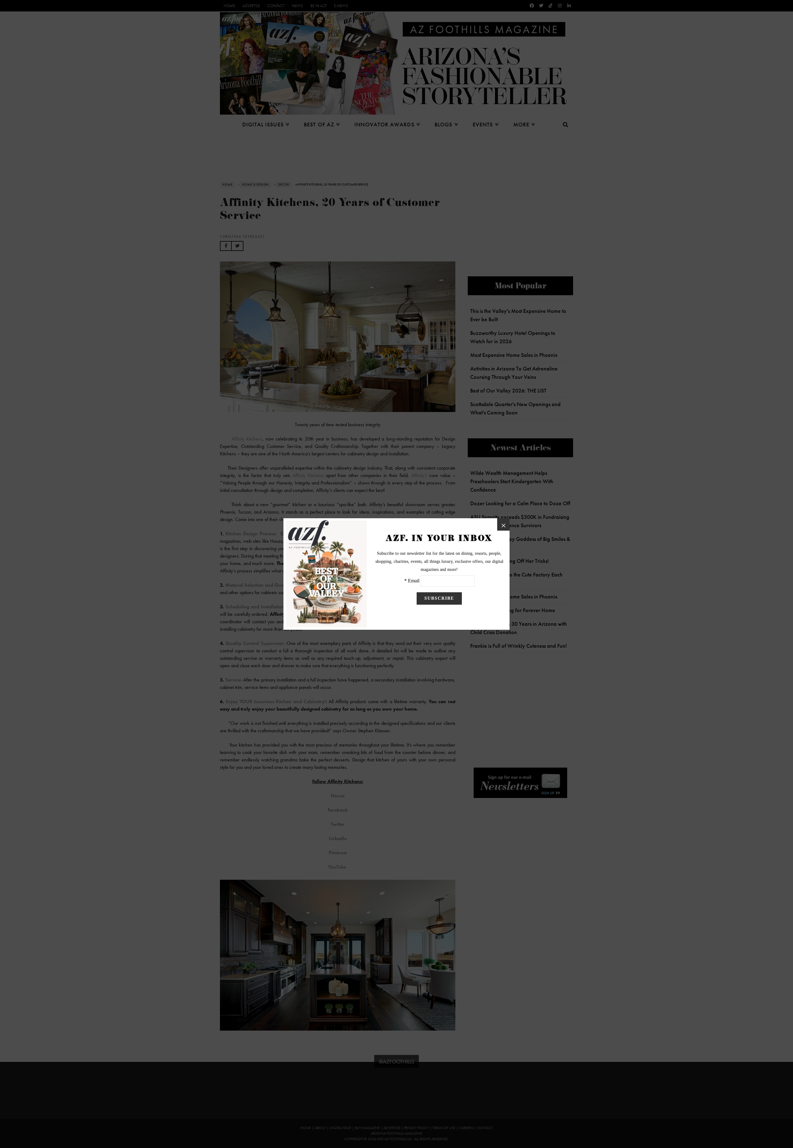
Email (413, 580)
